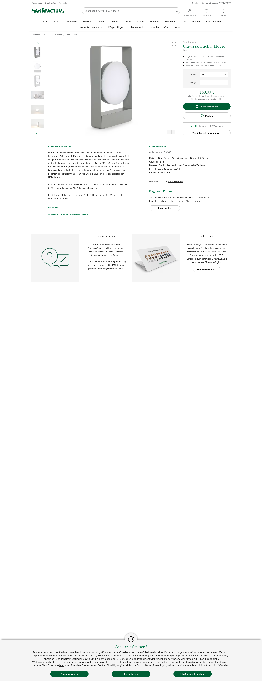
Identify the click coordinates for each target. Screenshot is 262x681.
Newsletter (63, 3)
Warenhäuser (37, 3)
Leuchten (58, 35)
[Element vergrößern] (173, 132)
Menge (193, 82)
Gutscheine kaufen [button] (206, 269)
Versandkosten (219, 96)
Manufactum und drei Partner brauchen (56, 652)
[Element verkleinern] (169, 132)
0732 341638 (112, 265)
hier (124, 662)
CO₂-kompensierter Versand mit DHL (207, 99)
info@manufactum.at (112, 268)
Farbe (193, 74)
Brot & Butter (50, 3)
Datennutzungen (174, 652)
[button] (174, 44)
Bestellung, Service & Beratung (211, 3)
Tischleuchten (71, 35)
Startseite (36, 35)
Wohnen (47, 35)
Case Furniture (175, 181)
